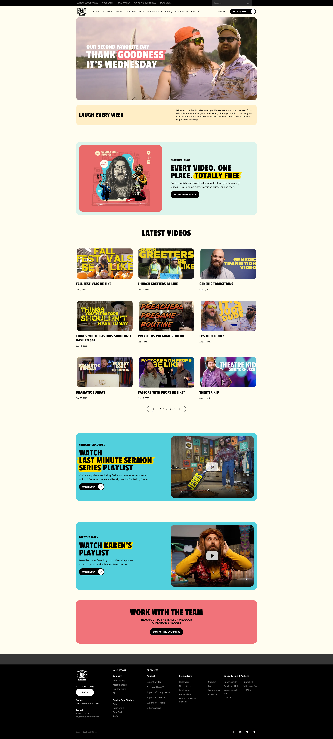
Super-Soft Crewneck (157, 697)
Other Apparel (154, 707)
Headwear (184, 681)
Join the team (119, 688)
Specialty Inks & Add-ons (236, 675)
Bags (210, 686)
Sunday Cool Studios (123, 700)
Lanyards (212, 694)
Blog (115, 693)
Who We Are (119, 680)
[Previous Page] (150, 409)
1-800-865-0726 (82, 713)
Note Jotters (185, 686)
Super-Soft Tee (154, 681)
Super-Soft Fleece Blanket (187, 700)
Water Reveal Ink (230, 692)
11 (175, 409)
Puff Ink (247, 690)
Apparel (151, 675)
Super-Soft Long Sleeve (158, 692)
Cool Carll (117, 712)
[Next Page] (183, 409)
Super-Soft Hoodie (156, 702)
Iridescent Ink (250, 686)
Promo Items (185, 675)
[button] (99, 11)
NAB (115, 703)
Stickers (212, 681)
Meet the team (120, 684)
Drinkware (184, 690)
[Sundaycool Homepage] (82, 675)
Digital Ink (249, 681)
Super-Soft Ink (231, 681)
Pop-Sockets (185, 694)
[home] (82, 11)
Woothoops (214, 690)
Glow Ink (228, 697)
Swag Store (118, 707)
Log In (221, 11)
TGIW (115, 716)
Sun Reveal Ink (231, 686)
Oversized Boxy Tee (156, 687)
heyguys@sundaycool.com (87, 716)
